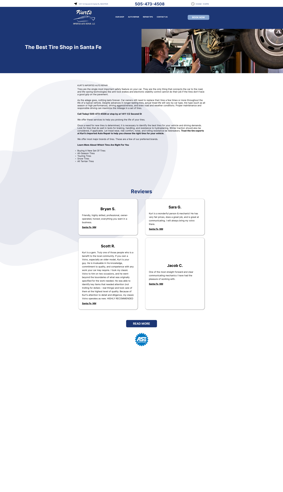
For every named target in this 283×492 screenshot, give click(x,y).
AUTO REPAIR (133, 17)
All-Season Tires (86, 153)
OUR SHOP (119, 17)
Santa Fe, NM (89, 227)
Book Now (198, 17)
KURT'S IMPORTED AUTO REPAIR (92, 85)
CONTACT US (162, 17)
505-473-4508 (150, 4)
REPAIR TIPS (148, 17)
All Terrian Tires (85, 161)
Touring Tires (84, 156)
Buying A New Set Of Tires (91, 150)
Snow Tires (83, 158)
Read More (141, 323)
